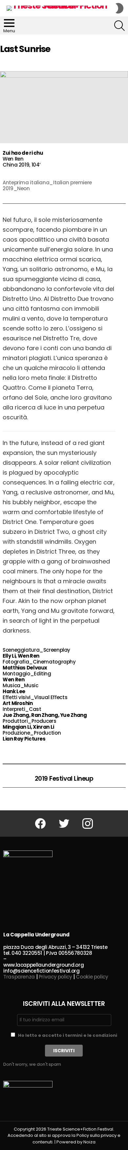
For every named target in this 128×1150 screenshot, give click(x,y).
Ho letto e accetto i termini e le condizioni (67, 1035)
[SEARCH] (119, 25)
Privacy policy (55, 976)
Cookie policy (92, 976)
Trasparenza (19, 976)
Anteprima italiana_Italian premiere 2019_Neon (47, 185)
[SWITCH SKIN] (119, 8)
